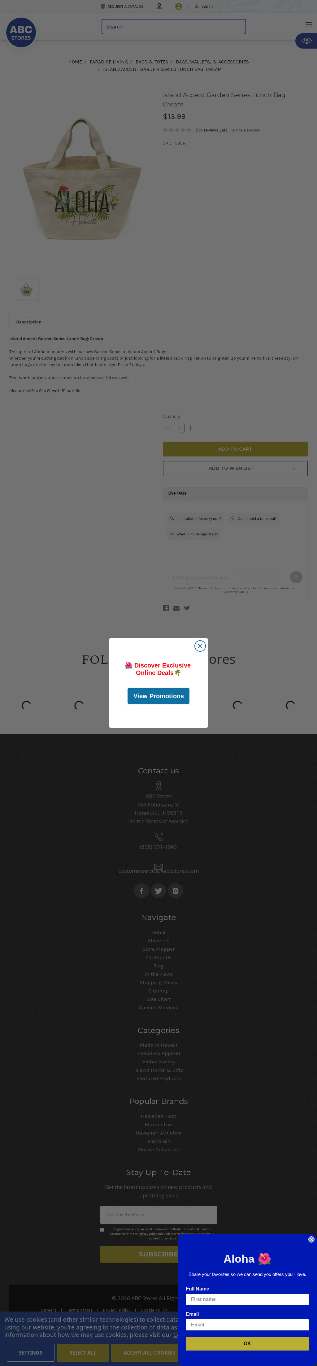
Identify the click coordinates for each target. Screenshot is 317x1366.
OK (247, 1343)
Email (192, 1314)
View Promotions (158, 696)
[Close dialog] (200, 646)
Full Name (197, 1288)
